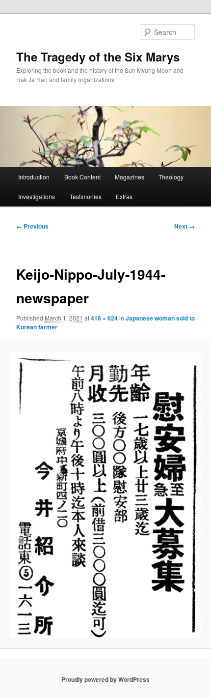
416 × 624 (104, 318)
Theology (171, 177)
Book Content (82, 177)
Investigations (36, 196)
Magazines (129, 177)
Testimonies (86, 196)
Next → (184, 226)
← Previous (32, 226)
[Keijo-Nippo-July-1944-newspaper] (105, 495)
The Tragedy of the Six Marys (98, 56)
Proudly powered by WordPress (105, 679)
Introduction (34, 177)
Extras (124, 196)
